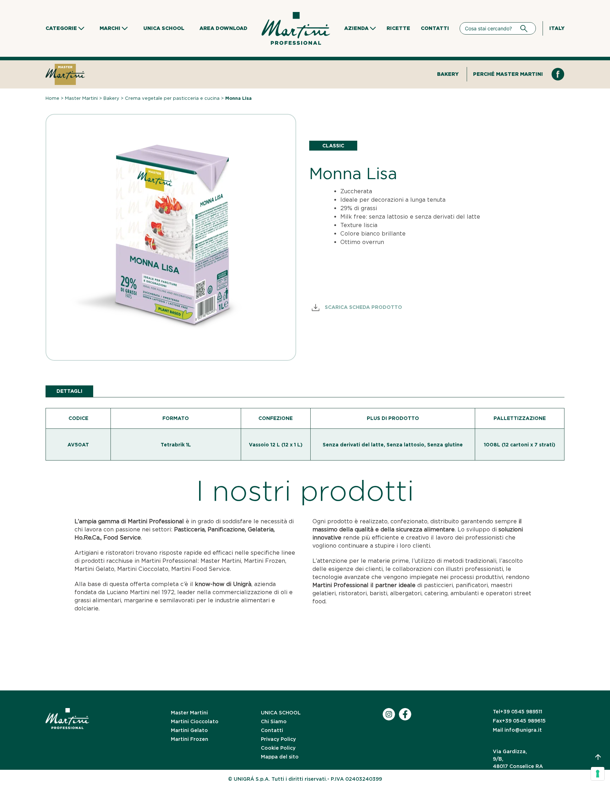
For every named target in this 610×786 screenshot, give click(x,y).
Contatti (435, 28)
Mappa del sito (280, 757)
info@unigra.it (517, 730)
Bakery (448, 74)
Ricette (398, 28)
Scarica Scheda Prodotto (362, 307)
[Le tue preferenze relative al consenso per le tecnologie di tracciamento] (597, 773)
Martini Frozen (189, 739)
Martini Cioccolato (195, 721)
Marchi (110, 28)
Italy (556, 28)
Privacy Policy (278, 739)
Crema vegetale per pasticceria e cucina (172, 98)
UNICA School (163, 28)
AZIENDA (356, 28)
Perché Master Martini (508, 74)
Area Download (223, 28)
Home (52, 98)
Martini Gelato (189, 730)
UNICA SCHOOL (281, 712)
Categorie (61, 28)
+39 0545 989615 (519, 721)
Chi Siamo (274, 721)
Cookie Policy (278, 748)
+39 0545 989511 (517, 711)
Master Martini (81, 98)
